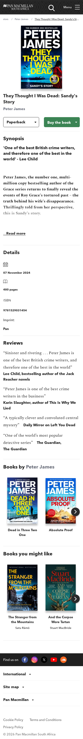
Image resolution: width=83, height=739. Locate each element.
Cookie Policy (13, 720)
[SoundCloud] (63, 660)
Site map (11, 687)
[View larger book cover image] (41, 57)
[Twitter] (44, 660)
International (14, 674)
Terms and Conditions (45, 720)
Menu (67, 7)
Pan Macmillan (16, 699)
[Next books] (75, 512)
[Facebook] (25, 660)
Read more (16, 233)
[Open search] (51, 8)
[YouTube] (54, 660)
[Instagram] (34, 660)
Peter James (21, 19)
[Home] (18, 7)
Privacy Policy (13, 727)
